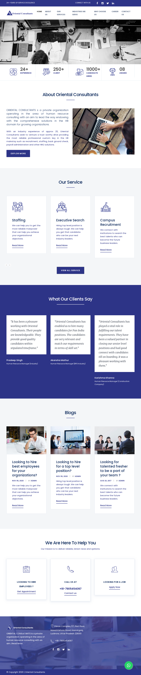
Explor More (18, 153)
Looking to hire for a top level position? (68, 466)
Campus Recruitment (71, 222)
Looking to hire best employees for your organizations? (25, 468)
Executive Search (31, 220)
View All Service (70, 270)
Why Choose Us (100, 13)
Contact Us (126, 13)
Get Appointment (26, 591)
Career (115, 11)
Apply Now (114, 587)
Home (39, 11)
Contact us (70, 593)
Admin (33, 481)
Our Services (61, 13)
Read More (22, 245)
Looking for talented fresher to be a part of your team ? (114, 468)
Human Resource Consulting (114, 224)
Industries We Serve (79, 13)
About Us (48, 13)
